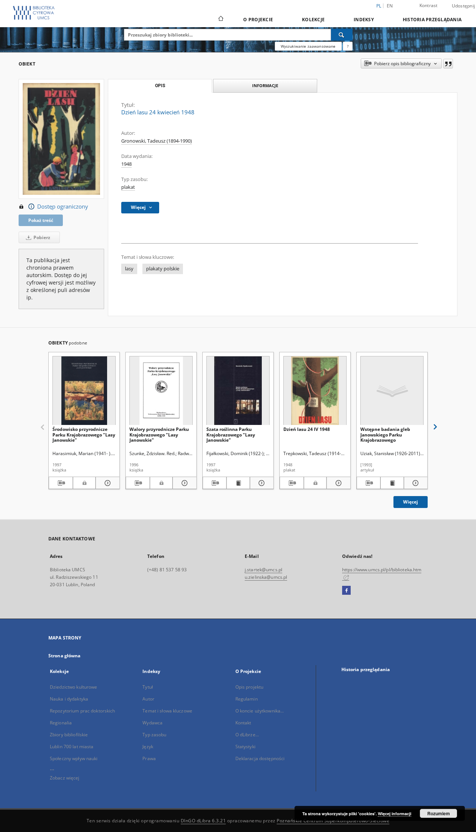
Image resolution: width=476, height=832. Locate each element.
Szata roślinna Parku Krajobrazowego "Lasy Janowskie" (230, 434)
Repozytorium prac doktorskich (82, 711)
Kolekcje (313, 19)
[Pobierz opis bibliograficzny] (61, 483)
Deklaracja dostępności (260, 758)
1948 (126, 164)
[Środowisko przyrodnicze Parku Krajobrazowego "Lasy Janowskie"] (84, 390)
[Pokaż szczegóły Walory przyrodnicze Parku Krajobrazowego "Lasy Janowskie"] (183, 483)
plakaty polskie (162, 269)
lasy (129, 269)
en (390, 5)
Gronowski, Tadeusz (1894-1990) (156, 141)
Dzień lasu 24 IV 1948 (306, 429)
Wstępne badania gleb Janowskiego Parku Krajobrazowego (385, 434)
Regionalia (61, 723)
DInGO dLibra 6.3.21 (203, 820)
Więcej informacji (394, 813)
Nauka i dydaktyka (69, 699)
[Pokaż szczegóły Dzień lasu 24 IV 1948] (337, 483)
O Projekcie (258, 19)
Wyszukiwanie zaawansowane (308, 46)
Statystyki (245, 746)
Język (147, 746)
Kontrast (428, 5)
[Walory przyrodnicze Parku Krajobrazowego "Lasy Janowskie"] (161, 390)
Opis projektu (249, 687)
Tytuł (147, 687)
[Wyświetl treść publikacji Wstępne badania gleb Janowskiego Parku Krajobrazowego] (392, 483)
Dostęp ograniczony (62, 206)
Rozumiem (438, 813)
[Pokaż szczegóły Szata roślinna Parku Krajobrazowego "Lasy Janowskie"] (260, 483)
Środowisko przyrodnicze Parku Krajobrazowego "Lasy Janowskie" (83, 434)
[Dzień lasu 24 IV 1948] (315, 390)
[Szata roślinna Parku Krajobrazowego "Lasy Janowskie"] (238, 390)
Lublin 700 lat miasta (72, 746)
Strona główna (64, 655)
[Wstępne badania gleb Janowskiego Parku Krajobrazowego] (392, 390)
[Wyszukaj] (342, 35)
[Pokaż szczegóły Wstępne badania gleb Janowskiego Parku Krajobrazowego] (414, 483)
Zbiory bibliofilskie (69, 734)
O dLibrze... (247, 734)
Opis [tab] (160, 85)
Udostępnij (463, 6)
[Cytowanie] (448, 64)
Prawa (149, 758)
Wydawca (152, 723)
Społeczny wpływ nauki (74, 758)
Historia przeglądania (432, 19)
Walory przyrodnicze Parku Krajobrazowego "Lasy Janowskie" (159, 434)
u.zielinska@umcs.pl (266, 577)
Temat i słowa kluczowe (167, 711)
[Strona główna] (220, 19)
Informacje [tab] (265, 85)
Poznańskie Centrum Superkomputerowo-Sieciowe (333, 820)
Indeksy (364, 19)
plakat (128, 187)
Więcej (410, 502)
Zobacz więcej (65, 778)
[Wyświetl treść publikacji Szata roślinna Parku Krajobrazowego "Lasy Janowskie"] (238, 483)
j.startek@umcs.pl (263, 569)
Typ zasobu (154, 734)
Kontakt (243, 723)
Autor (148, 699)
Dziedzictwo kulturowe (73, 687)
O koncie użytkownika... (259, 711)
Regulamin (246, 699)
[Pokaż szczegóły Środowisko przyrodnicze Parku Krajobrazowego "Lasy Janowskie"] (106, 483)
